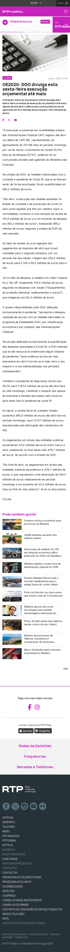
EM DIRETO (8, 849)
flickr (43, 806)
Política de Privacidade (14, 934)
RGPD (5, 918)
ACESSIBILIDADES (12, 886)
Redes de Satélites (35, 745)
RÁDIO (6, 831)
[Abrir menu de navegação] (67, 11)
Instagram (24, 806)
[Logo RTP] (19, 789)
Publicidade (21, 937)
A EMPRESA (9, 895)
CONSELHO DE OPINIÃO (15, 905)
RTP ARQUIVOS (10, 836)
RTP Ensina (9, 840)
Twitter (15, 806)
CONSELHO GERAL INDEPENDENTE (22, 900)
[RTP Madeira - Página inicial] (23, 11)
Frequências (35, 756)
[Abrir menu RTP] (35, 3)
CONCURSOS (9, 859)
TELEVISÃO (8, 827)
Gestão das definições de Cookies (23, 923)
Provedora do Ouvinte (16, 882)
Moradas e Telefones (35, 766)
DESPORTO (8, 822)
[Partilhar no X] (9, 120)
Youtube (34, 806)
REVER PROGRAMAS (13, 854)
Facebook (6, 806)
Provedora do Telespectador (21, 877)
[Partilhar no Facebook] (3, 120)
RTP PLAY (7, 845)
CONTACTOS (9, 872)
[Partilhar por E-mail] (15, 120)
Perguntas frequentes (17, 863)
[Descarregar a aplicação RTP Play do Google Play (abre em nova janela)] (43, 730)
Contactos (9, 868)
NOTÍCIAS (7, 817)
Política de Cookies (38, 934)
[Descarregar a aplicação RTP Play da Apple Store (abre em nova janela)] (26, 730)
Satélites (8, 891)
